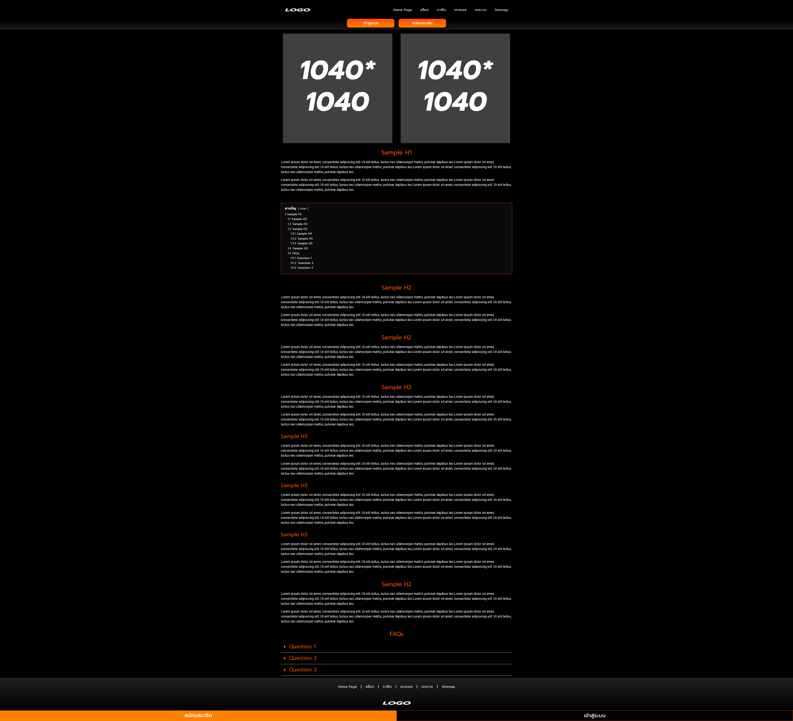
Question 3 (303, 670)
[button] (396, 647)
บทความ (481, 9)
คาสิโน (441, 9)
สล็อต (424, 9)
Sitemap (501, 9)
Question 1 (302, 647)
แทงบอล (460, 9)
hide (303, 208)
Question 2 (303, 658)
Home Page (402, 9)
